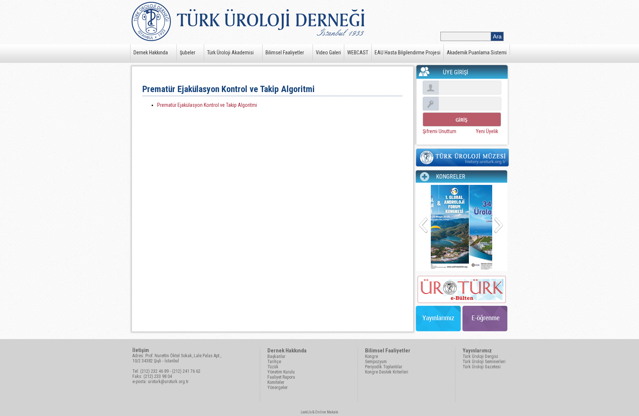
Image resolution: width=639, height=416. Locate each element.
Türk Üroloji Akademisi (230, 52)
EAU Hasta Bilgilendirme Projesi (407, 52)
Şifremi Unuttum (439, 131)
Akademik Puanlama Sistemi (477, 52)
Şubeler (187, 52)
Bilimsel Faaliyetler (285, 52)
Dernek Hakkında (150, 52)
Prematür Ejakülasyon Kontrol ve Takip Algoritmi (207, 105)
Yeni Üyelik (487, 131)
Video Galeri (328, 52)
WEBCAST (357, 52)
